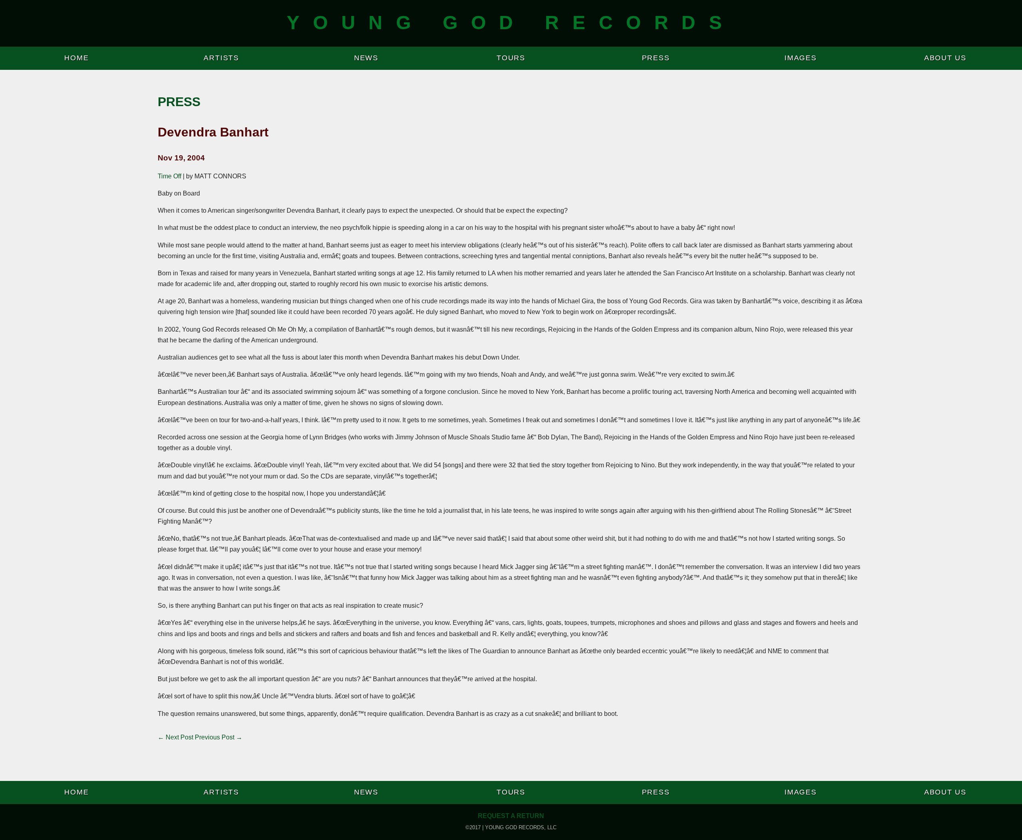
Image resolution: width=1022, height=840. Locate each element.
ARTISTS (221, 58)
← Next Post (175, 737)
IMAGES (800, 58)
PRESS (656, 58)
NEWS (366, 58)
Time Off (169, 176)
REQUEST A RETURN (511, 815)
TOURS (511, 58)
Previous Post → (218, 737)
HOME (76, 58)
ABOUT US (945, 58)
